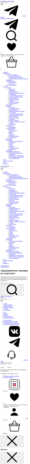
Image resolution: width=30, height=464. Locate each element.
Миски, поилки (13, 130)
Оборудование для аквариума (16, 157)
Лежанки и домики (14, 102)
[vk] (14, 336)
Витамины (12, 129)
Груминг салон (13, 82)
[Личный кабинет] (14, 418)
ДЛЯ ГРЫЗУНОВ (10, 128)
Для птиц (5, 308)
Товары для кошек (8, 304)
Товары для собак (7, 306)
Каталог (5, 86)
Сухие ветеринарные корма (16, 95)
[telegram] (14, 347)
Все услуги (12, 83)
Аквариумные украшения (15, 153)
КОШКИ (8, 106)
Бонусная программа (6, 18)
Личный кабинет (5, 265)
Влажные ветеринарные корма (17, 93)
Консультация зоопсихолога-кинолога (18, 78)
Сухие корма (12, 94)
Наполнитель (12, 137)
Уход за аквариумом (14, 158)
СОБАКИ (8, 87)
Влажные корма (13, 91)
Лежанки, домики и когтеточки (17, 121)
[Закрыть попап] (12, 441)
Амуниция (12, 90)
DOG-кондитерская (11, 85)
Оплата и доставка (8, 161)
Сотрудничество (7, 320)
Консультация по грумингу (16, 77)
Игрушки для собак (14, 99)
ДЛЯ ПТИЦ (9, 140)
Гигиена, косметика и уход (16, 97)
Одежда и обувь (13, 103)
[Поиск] (2, 4)
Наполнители (12, 124)
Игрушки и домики (14, 136)
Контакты (5, 163)
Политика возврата (8, 377)
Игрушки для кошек (14, 117)
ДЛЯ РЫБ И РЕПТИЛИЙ (12, 151)
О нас (4, 159)
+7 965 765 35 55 (5, 166)
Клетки (11, 132)
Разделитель (9, 104)
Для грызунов (6, 310)
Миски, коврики (13, 98)
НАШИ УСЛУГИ (10, 81)
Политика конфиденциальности (11, 324)
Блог (4, 162)
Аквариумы (12, 154)
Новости (5, 315)
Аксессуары (12, 89)
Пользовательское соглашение (10, 322)
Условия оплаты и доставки (10, 321)
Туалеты (11, 123)
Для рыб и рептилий (8, 307)
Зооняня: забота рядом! (15, 76)
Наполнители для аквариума (16, 155)
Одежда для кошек (13, 120)
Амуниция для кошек (14, 108)
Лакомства (12, 100)
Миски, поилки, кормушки (16, 141)
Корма (10, 133)
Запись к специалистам (12, 74)
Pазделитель (9, 80)
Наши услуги (6, 73)
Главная (5, 72)
